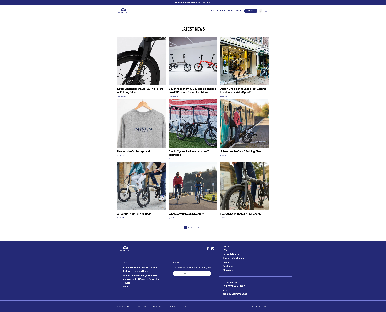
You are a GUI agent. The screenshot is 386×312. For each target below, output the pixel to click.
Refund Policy (170, 306)
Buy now (250, 11)
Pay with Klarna (231, 254)
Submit (208, 273)
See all (125, 287)
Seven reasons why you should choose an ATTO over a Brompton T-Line (141, 279)
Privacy (227, 262)
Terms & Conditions (233, 258)
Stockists (228, 270)
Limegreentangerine (262, 306)
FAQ (225, 250)
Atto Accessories (234, 11)
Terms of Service (141, 306)
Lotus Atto (221, 11)
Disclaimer (228, 266)
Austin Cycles (126, 306)
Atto (212, 11)
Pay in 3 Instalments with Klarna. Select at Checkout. (193, 2)
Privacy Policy (156, 306)
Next (199, 228)
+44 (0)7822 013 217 (234, 285)
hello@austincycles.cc (235, 293)
